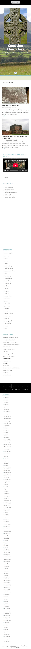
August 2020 (6, 566)
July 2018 (6, 625)
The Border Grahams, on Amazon (11, 337)
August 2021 (6, 538)
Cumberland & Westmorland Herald (11, 368)
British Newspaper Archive (9, 349)
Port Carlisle (7, 303)
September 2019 (7, 592)
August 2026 (6, 397)
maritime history (8, 296)
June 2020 (6, 571)
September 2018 (7, 620)
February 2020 (7, 580)
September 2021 (7, 536)
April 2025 (6, 435)
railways (7, 308)
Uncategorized (8, 321)
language (7, 291)
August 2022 (6, 510)
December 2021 (7, 528)
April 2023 (6, 491)
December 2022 (7, 500)
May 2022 (6, 517)
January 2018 (7, 639)
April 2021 (6, 547)
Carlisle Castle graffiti (10, 105)
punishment (7, 306)
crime (6, 263)
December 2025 (7, 416)
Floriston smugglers (9, 189)
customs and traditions (10, 271)
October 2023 (7, 477)
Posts (9, 386)
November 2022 (7, 503)
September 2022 (7, 507)
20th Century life (8, 253)
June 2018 (6, 627)
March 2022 (6, 521)
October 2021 (7, 533)
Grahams (7, 286)
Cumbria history (8, 266)
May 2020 (6, 573)
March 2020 (6, 578)
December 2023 (7, 472)
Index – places (6, 389)
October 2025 (7, 421)
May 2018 (6, 629)
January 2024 (7, 470)
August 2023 (6, 482)
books (6, 258)
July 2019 (6, 596)
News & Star (6, 365)
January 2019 (7, 611)
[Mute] (23, 170)
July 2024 (6, 456)
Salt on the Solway (9, 187)
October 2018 (7, 618)
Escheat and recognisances (11, 192)
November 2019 (7, 587)
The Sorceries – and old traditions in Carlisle (14, 137)
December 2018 (7, 613)
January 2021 (7, 554)
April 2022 (6, 519)
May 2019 (6, 601)
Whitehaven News (7, 375)
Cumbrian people (9, 268)
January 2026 (7, 414)
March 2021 (6, 550)
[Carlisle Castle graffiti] (15, 95)
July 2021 (6, 540)
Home (4, 386)
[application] (15, 165)
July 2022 (6, 512)
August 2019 (6, 594)
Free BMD (5, 351)
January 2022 (7, 526)
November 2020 (7, 559)
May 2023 (6, 489)
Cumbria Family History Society (10, 342)
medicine (7, 298)
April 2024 (6, 463)
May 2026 (6, 404)
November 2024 (7, 446)
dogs (6, 273)
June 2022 (6, 514)
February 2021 (7, 552)
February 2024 (7, 468)
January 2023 (7, 498)
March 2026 (6, 409)
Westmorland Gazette (8, 370)
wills (6, 328)
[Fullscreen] (26, 170)
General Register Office (8, 354)
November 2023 (7, 475)
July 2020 (6, 568)
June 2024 (6, 458)
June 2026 (6, 402)
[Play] (5, 170)
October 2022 (7, 505)
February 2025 (7, 439)
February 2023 (7, 496)
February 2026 (7, 411)
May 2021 (6, 545)
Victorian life (8, 323)
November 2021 (7, 531)
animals (6, 256)
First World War (8, 278)
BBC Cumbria (6, 372)
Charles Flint (8, 194)
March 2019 (6, 606)
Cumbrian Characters (15, 47)
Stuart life (7, 318)
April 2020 (6, 575)
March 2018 (6, 634)
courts (6, 261)
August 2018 (6, 622)
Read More (4, 116)
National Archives (7, 347)
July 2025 (6, 428)
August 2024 (6, 453)
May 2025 (6, 432)
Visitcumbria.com (7, 361)
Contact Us (25, 389)
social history (8, 316)
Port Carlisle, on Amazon (9, 340)
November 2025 (7, 418)
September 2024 (7, 451)
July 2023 (6, 484)
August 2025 (6, 425)
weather (7, 326)
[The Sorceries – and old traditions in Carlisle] (15, 126)
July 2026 (6, 400)
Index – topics (16, 386)
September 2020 (7, 564)
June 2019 (6, 599)
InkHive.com (13, 646)
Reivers (6, 311)
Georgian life (8, 283)
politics (6, 301)
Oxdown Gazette (16, 389)
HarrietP (14, 107)
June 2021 (6, 543)
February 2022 (7, 524)
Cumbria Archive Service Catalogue (11, 344)
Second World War (9, 313)
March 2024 (6, 465)
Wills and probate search (8, 356)
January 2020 (7, 582)
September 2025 (7, 423)
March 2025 (6, 437)
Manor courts (8, 293)
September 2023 (7, 479)
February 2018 (7, 636)
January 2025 (7, 442)
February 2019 (7, 608)
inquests (6, 288)
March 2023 (6, 493)
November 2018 (7, 615)
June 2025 (6, 430)
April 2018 (6, 632)
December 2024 (7, 444)
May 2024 (6, 461)
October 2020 (7, 561)
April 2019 (6, 603)
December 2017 (7, 641)
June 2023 (6, 486)
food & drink (7, 281)
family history (8, 276)
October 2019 (7, 589)
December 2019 (7, 585)
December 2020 (7, 557)
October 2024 (7, 449)
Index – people (25, 386)
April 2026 (6, 407)
